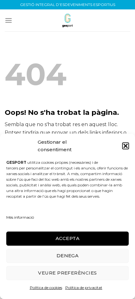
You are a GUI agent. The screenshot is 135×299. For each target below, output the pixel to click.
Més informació (20, 217)
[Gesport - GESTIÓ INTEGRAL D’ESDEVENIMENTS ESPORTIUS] (67, 20)
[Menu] (8, 20)
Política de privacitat (83, 287)
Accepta (67, 238)
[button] (125, 146)
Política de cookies (46, 287)
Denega (68, 256)
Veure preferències (67, 273)
